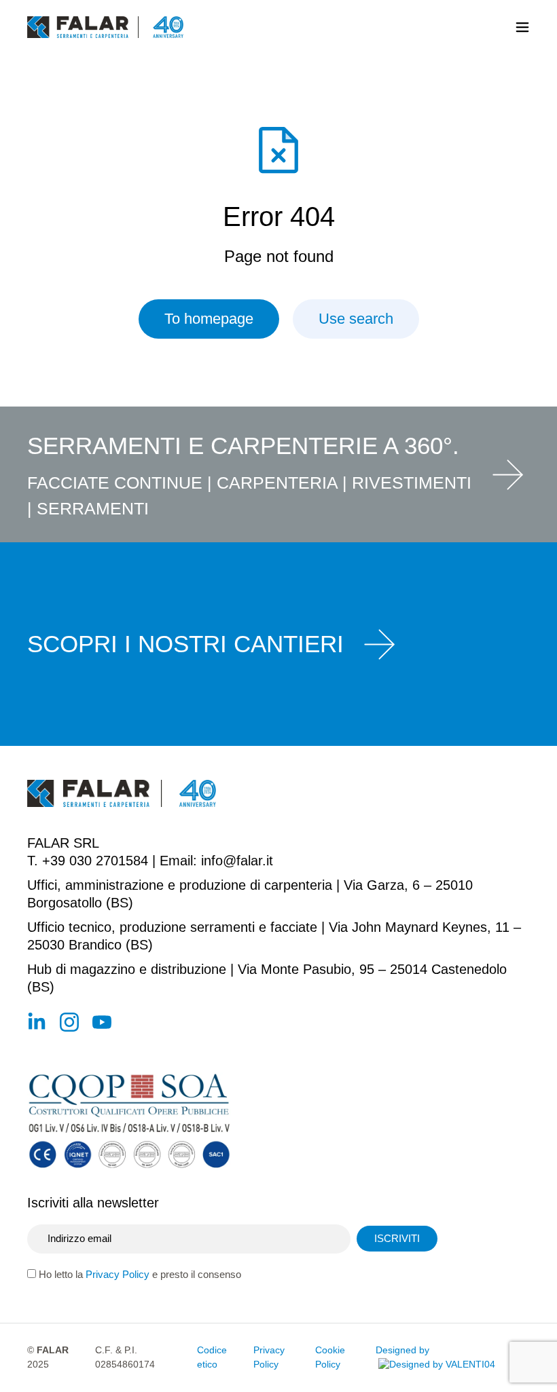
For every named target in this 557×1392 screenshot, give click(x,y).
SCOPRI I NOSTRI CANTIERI (185, 644)
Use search (356, 318)
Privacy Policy (117, 1274)
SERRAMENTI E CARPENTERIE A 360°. (243, 445)
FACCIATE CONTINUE (114, 482)
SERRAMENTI (93, 508)
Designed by (402, 1350)
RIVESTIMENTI (411, 482)
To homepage (208, 318)
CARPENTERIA (277, 482)
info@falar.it (237, 860)
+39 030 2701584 (95, 860)
